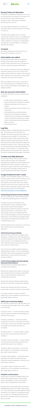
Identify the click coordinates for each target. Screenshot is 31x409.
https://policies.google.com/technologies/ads (14, 190)
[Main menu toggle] (28, 4)
